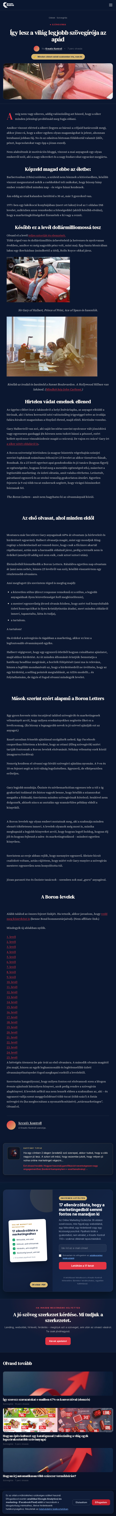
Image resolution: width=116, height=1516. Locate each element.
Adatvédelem (9, 1508)
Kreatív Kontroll (53, 48)
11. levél (12, 987)
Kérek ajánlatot (58, 1341)
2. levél (11, 942)
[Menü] (110, 5)
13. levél (12, 997)
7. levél (11, 967)
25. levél (12, 1057)
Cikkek (52, 17)
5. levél (11, 957)
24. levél (12, 1052)
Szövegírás (62, 17)
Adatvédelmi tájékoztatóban (53, 1509)
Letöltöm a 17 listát (82, 1265)
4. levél (11, 952)
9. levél (11, 977)
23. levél (12, 1047)
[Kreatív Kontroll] (8, 5)
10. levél (12, 982)
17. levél (12, 1017)
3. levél (11, 947)
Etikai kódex (31, 1508)
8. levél (11, 972)
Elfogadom (101, 1502)
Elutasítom (81, 1502)
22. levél (12, 1042)
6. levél (11, 962)
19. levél (12, 1027)
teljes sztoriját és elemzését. (47, 235)
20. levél (12, 1032)
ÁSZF (20, 1508)
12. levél (12, 992)
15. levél (12, 1007)
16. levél (12, 1012)
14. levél (12, 1002)
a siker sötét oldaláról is (22, 444)
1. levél (11, 937)
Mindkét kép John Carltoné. (64, 389)
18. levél (12, 1022)
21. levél (12, 1037)
